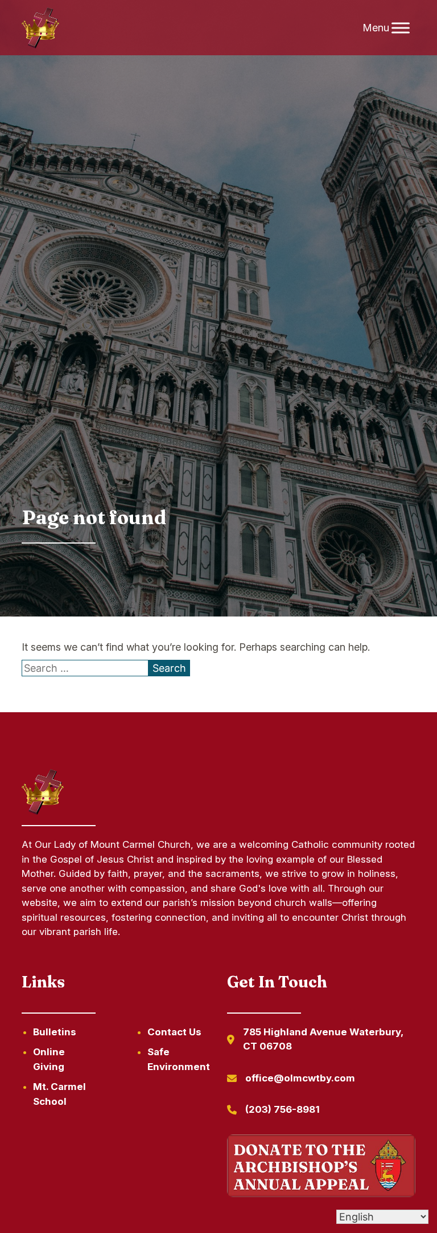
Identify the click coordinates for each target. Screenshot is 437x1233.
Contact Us (174, 1032)
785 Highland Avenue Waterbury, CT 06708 (323, 1039)
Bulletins (54, 1032)
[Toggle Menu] (400, 27)
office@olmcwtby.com (300, 1078)
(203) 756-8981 (282, 1109)
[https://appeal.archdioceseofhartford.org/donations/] (321, 1167)
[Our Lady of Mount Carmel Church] (40, 27)
